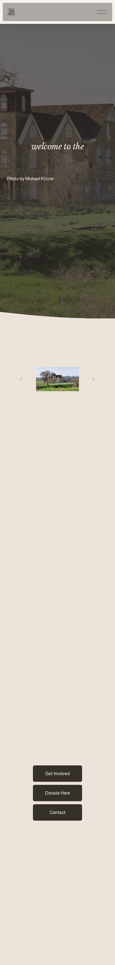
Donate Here (57, 793)
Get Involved (57, 773)
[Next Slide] (93, 379)
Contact (58, 812)
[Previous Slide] (21, 379)
